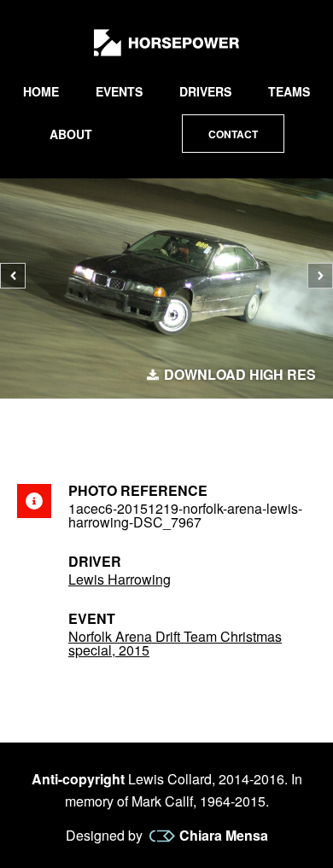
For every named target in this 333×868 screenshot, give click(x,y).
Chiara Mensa (223, 835)
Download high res (240, 375)
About (71, 134)
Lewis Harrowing (119, 579)
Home (41, 91)
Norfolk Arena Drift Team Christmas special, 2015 (175, 643)
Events (119, 91)
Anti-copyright (78, 779)
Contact (233, 134)
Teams (289, 91)
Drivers (205, 91)
